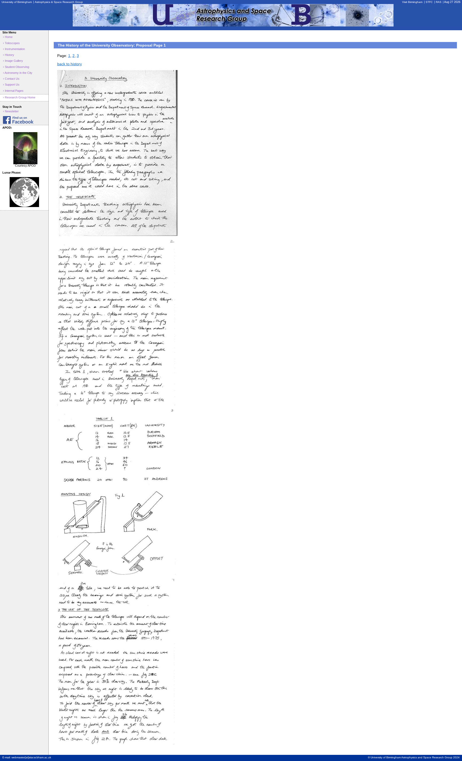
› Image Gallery (13, 60)
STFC (429, 2)
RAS (438, 2)
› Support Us (11, 84)
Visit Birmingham (412, 2)
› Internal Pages (13, 90)
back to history (69, 64)
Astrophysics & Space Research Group (59, 2)
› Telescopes (11, 43)
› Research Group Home (19, 97)
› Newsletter (11, 111)
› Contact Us (11, 78)
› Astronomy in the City (17, 72)
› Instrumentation (14, 49)
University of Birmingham (17, 2)
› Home (8, 37)
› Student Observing (16, 66)
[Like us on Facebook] (24, 120)
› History (8, 54)
